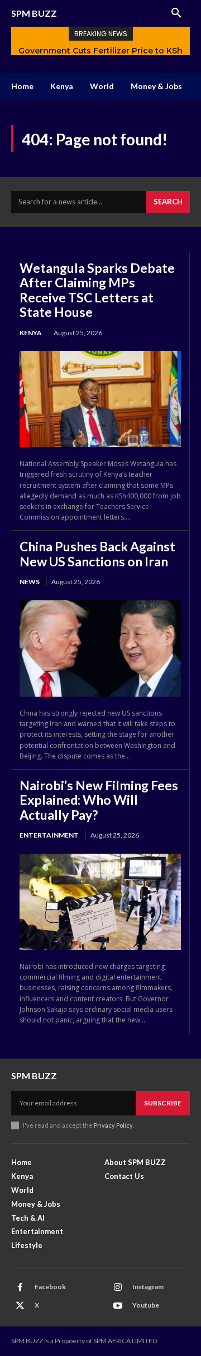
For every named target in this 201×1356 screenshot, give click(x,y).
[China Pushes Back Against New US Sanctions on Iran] (100, 648)
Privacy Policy (113, 1125)
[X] (20, 1306)
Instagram (148, 1286)
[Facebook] (20, 1287)
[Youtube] (118, 1306)
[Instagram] (118, 1287)
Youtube (145, 1305)
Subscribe (162, 1103)
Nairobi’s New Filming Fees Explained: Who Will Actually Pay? (99, 800)
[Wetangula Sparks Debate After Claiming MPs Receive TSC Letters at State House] (100, 399)
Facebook (50, 1286)
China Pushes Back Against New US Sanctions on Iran (97, 554)
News (30, 581)
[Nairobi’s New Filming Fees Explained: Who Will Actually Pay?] (100, 902)
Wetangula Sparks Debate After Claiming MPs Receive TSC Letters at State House (97, 290)
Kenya (31, 333)
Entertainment (49, 835)
